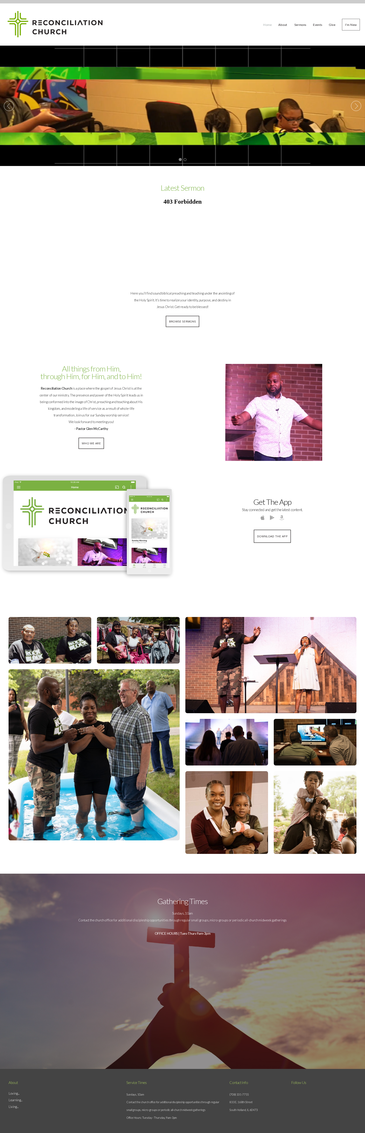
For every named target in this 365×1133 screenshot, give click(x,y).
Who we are (91, 443)
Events (317, 24)
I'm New (351, 24)
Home (267, 24)
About (283, 24)
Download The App (272, 536)
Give (332, 24)
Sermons (300, 24)
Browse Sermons (182, 321)
